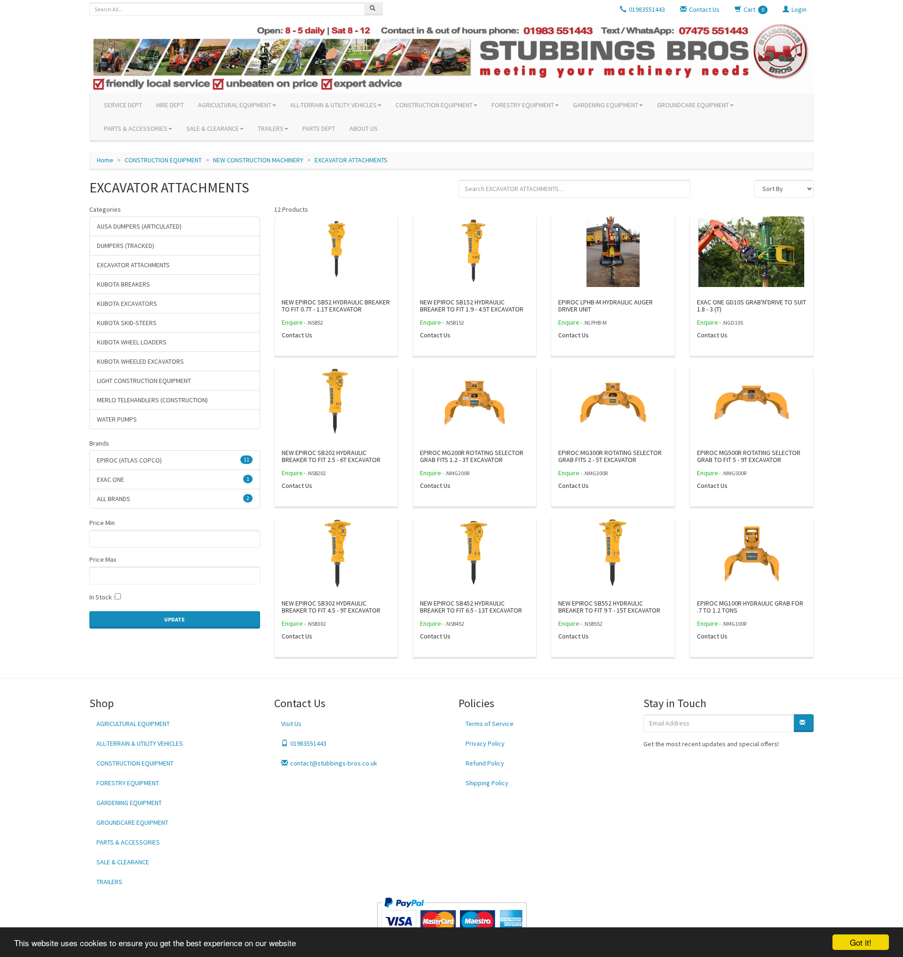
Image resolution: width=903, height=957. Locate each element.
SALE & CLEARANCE (212, 128)
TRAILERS (271, 128)
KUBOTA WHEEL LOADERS (131, 342)
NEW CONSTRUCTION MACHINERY (258, 160)
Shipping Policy (487, 783)
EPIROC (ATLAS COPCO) (173, 460)
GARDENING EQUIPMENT (605, 105)
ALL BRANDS (173, 498)
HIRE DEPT (170, 105)
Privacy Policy (485, 743)
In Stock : (102, 597)
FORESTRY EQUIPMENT (522, 105)
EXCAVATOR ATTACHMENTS (351, 160)
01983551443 (308, 743)
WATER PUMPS (117, 419)
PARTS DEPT (318, 128)
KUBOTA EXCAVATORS (127, 303)
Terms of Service (490, 723)
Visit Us (291, 723)
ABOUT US (363, 128)
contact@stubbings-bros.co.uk (333, 763)
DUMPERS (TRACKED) (125, 245)
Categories (105, 209)
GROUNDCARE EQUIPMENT (693, 105)
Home (105, 160)
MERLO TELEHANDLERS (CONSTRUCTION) (152, 400)
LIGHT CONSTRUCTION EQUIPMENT (144, 380)
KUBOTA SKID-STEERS (127, 323)
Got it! (860, 942)
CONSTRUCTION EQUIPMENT (434, 105)
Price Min (102, 522)
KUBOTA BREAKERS (123, 284)
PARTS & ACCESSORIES (135, 128)
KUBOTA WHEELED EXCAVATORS (140, 361)
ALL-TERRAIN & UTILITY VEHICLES (333, 105)
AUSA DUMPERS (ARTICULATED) (139, 226)
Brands (99, 443)
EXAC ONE (173, 479)
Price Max (102, 559)
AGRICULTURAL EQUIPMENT (234, 105)
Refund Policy (485, 763)
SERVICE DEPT (123, 105)
